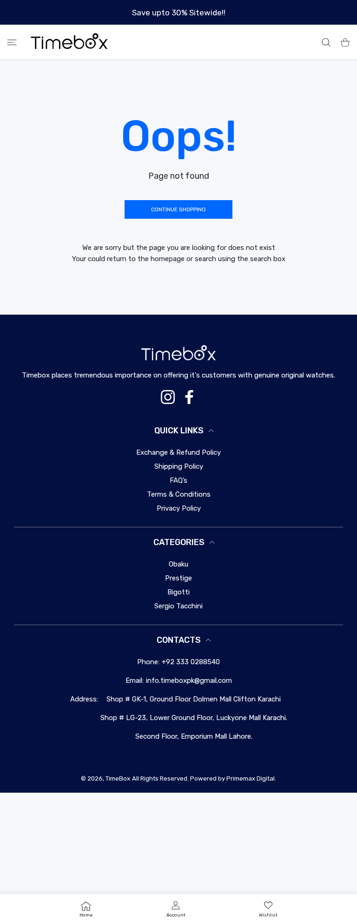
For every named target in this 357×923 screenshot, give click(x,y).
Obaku (178, 564)
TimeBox (118, 778)
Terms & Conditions (179, 494)
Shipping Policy (178, 466)
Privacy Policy (179, 508)
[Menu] (11, 42)
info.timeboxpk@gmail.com (189, 680)
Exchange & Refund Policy (178, 452)
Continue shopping (178, 209)
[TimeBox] (69, 42)
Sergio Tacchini (178, 606)
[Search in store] (326, 42)
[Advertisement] (178, 858)
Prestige (178, 578)
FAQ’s (178, 480)
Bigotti (178, 592)
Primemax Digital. (251, 778)
